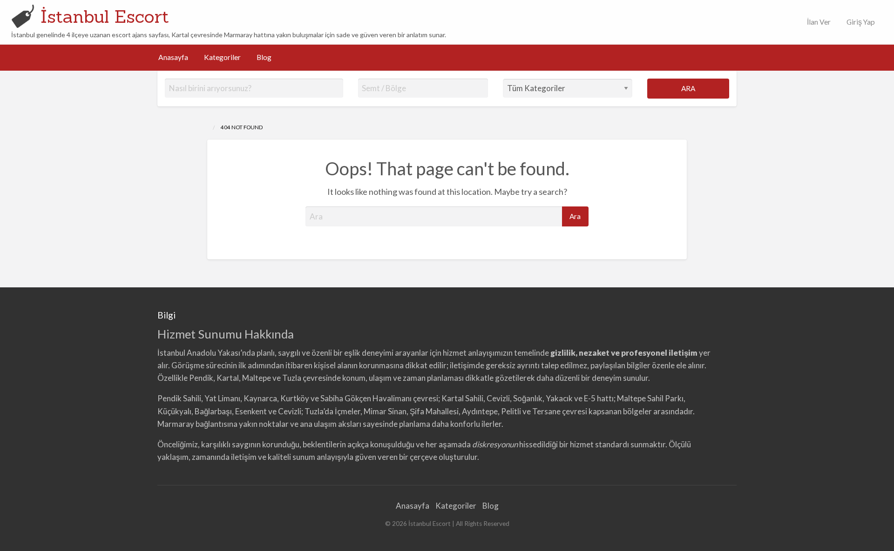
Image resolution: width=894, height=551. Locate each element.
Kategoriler (222, 57)
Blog (264, 57)
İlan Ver (818, 22)
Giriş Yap (861, 22)
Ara (688, 88)
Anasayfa (173, 57)
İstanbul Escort (105, 16)
